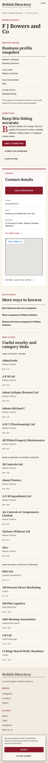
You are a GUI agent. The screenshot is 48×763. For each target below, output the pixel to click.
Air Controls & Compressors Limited (20, 513)
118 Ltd (6, 635)
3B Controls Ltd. (12, 464)
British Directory (16, 5)
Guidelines (7, 725)
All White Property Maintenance (23, 440)
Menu (43, 3)
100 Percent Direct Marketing (21, 587)
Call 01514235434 (24, 190)
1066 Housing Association (19, 619)
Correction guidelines (16, 151)
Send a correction (14, 143)
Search (5, 703)
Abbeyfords (9, 360)
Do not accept (24, 756)
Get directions (12, 233)
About (5, 716)
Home (4, 13)
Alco (5, 547)
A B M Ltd (8, 376)
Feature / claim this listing (18, 280)
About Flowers (11, 480)
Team (4, 720)
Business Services (15, 13)
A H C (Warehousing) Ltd (18, 424)
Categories (7, 693)
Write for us (7, 729)
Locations (6, 698)
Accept (24, 750)
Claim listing (11, 159)
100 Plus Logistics (13, 603)
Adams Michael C (13, 408)
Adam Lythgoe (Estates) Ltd (20, 392)
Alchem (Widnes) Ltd (16, 531)
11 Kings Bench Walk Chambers (23, 651)
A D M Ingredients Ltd (16, 496)
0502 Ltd (7, 571)
